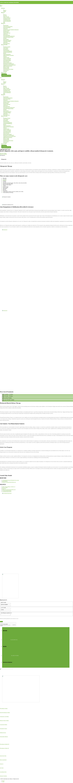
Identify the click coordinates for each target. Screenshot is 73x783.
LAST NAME (3, 607)
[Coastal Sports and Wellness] (1, 5)
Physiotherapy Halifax (4, 708)
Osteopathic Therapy (3, 728)
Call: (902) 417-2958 (7, 655)
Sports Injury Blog (3, 755)
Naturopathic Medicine (4, 736)
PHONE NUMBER (4, 604)
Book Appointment (3, 759)
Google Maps (5, 632)
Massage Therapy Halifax (4, 720)
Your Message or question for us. (6, 612)
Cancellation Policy (3, 771)
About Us (1, 763)
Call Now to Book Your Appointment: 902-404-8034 (9, 2)
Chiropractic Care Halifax (4, 716)
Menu (1, 6)
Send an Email (6, 664)
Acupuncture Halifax (3, 724)
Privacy (3, 780)
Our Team (1, 767)
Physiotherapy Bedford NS (4, 744)
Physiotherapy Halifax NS (4, 748)
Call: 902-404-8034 (6, 639)
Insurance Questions (3, 775)
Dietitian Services (3, 732)
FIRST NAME (3, 602)
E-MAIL (2, 609)
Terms (3, 781)
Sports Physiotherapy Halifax (5, 712)
